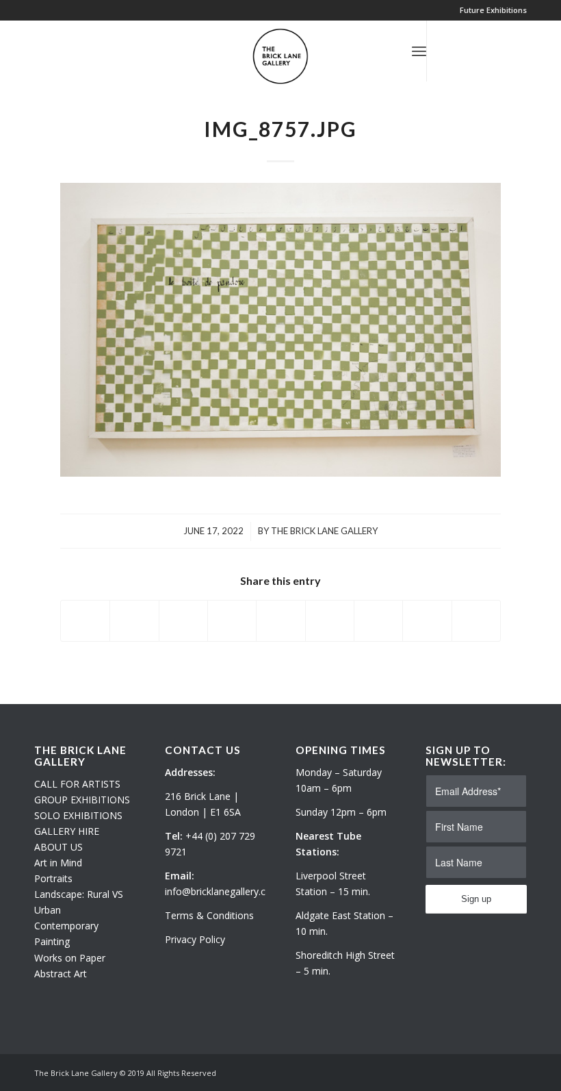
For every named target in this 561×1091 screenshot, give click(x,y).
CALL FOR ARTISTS (77, 783)
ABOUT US (58, 846)
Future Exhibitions (493, 10)
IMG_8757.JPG (280, 128)
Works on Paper (69, 957)
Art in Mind (58, 862)
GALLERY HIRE (66, 831)
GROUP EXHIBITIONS (82, 799)
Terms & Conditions (209, 915)
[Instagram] (468, 50)
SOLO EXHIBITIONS (78, 815)
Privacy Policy (195, 939)
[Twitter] (448, 50)
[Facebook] (489, 50)
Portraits (53, 878)
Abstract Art (60, 973)
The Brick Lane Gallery (324, 530)
